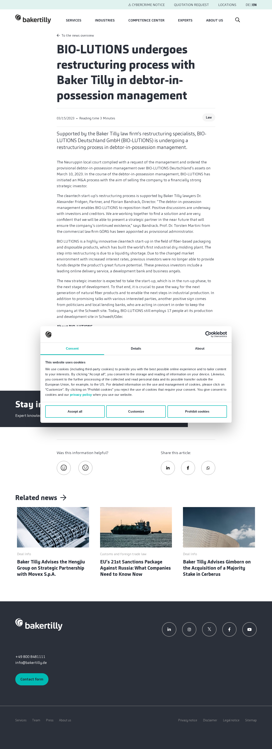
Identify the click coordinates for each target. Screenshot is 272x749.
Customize (136, 411)
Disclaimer (210, 720)
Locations (227, 5)
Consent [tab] (72, 348)
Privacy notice (187, 720)
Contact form (31, 679)
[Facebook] (229, 629)
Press (49, 720)
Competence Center (146, 20)
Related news (37, 497)
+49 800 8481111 (30, 656)
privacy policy (81, 394)
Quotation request (191, 5)
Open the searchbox (237, 19)
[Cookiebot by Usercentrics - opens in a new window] (208, 334)
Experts (185, 20)
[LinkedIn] (169, 629)
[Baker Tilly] (33, 19)
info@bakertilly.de (31, 662)
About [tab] (199, 348)
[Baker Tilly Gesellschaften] (38, 624)
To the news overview (77, 35)
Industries (105, 20)
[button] (168, 468)
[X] (209, 629)
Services (73, 20)
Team (36, 720)
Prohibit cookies (197, 411)
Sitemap (251, 720)
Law (209, 117)
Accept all (75, 411)
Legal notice (231, 720)
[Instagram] (189, 629)
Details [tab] (136, 348)
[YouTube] (249, 629)
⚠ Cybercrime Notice (146, 5)
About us (214, 20)
